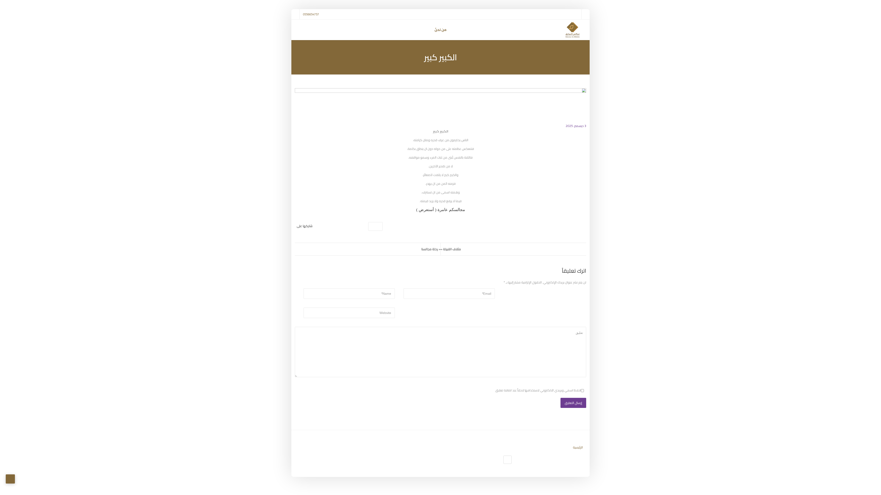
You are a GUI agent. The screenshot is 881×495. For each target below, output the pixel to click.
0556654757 (311, 14)
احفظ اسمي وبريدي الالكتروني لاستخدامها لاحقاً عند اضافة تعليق (538, 390)
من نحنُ (440, 29)
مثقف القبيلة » (450, 249)
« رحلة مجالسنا (430, 249)
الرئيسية (578, 447)
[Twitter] (507, 460)
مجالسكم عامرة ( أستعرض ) (440, 209)
